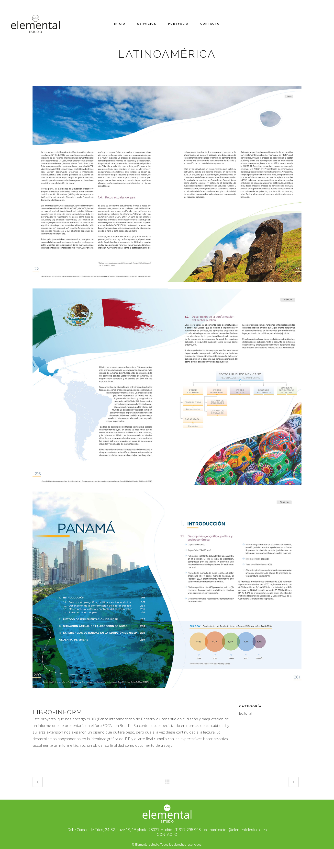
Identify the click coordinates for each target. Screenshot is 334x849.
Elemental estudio (147, 844)
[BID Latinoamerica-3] (167, 691)
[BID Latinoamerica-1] (167, 285)
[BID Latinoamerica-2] (167, 488)
